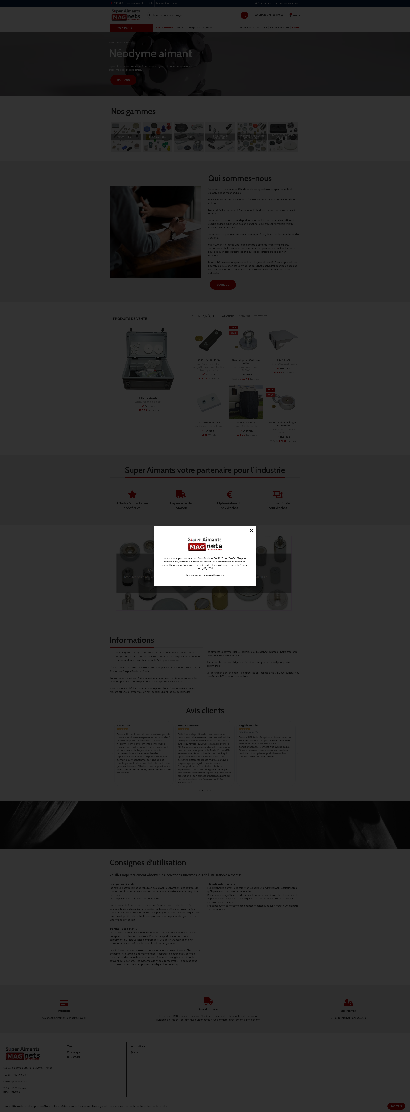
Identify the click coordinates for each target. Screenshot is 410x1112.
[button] (252, 530)
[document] (205, 556)
